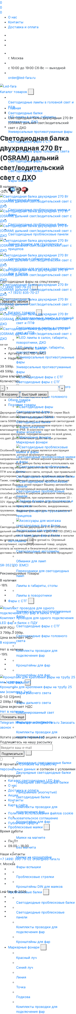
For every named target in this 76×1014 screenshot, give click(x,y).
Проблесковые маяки (25, 827)
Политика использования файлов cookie (40, 813)
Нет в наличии (11, 711)
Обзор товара (19, 400)
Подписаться (12, 754)
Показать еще (13, 717)
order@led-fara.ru (46, 859)
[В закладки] (1, 344)
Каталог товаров (13, 92)
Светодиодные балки (25, 113)
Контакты (15, 22)
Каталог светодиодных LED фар (34, 780)
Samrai (40, 348)
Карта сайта (18, 805)
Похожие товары (22, 405)
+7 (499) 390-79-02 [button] (15, 859)
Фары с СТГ (17, 601)
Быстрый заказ (34, 394)
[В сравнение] (5, 344)
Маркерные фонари (24, 947)
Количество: (10, 381)
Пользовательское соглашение (33, 818)
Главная (14, 108)
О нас (12, 17)
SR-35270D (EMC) (14, 565)
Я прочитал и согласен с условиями (37, 766)
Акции (13, 795)
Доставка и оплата (23, 27)
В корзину (10, 394)
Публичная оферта (23, 823)
